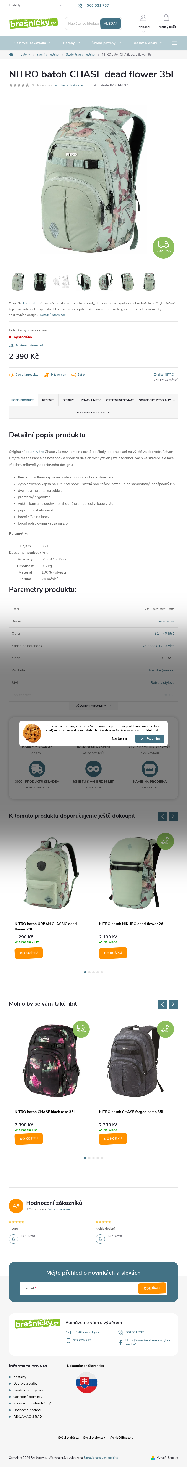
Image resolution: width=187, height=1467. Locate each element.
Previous (162, 816)
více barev (166, 621)
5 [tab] (102, 972)
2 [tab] (89, 972)
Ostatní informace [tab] (120, 400)
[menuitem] (33, 43)
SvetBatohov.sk (94, 1437)
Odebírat (152, 1288)
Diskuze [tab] (68, 400)
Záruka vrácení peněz (28, 1390)
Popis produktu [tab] (23, 400)
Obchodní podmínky (27, 1397)
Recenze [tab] (48, 400)
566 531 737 (134, 1332)
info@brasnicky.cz (86, 1332)
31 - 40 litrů (164, 633)
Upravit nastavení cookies (101, 1458)
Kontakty (15, 5)
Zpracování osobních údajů (32, 1403)
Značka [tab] (91, 400)
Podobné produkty (91, 412)
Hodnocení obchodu (27, 1410)
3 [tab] (93, 972)
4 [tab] (97, 972)
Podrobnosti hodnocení (68, 85)
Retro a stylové (162, 682)
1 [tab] (85, 972)
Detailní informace (52, 315)
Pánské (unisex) (161, 670)
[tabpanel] (51, 896)
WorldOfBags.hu (121, 1437)
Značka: (164, 375)
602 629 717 (82, 1340)
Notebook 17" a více (158, 645)
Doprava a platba (25, 1383)
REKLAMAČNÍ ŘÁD (27, 1416)
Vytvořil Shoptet (167, 1458)
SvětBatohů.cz (68, 1437)
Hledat (110, 23)
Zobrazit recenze (58, 1209)
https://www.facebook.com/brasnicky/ (147, 1342)
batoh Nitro (31, 303)
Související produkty (155, 400)
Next (173, 816)
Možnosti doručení (29, 345)
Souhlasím (152, 738)
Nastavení (119, 738)
